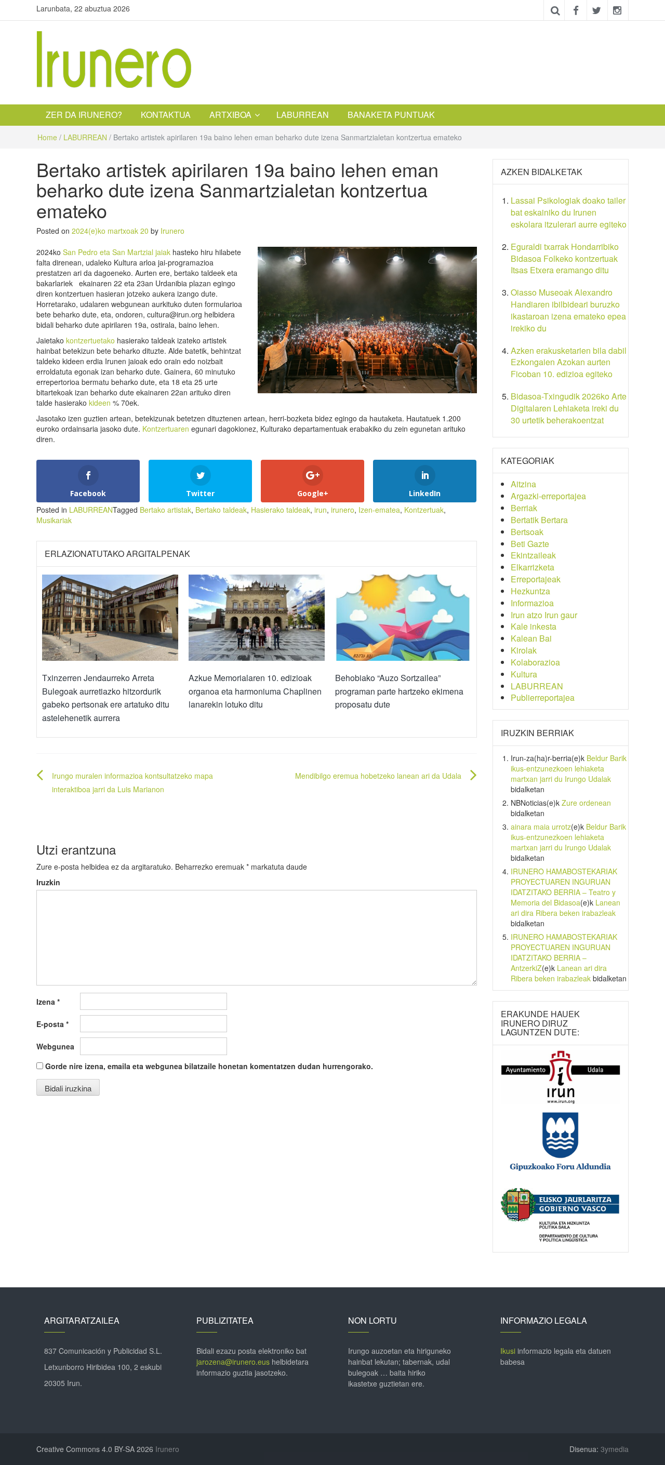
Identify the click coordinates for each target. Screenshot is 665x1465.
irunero (342, 509)
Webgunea (55, 1046)
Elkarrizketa (532, 567)
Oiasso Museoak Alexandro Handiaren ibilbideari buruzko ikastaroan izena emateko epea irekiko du (568, 310)
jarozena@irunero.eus (233, 1361)
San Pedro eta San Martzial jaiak (116, 252)
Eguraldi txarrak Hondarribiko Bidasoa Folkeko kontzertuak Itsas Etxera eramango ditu (565, 258)
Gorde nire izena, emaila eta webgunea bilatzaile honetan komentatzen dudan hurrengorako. (209, 1066)
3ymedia (615, 1449)
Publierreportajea (543, 697)
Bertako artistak (165, 509)
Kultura (524, 674)
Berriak (524, 508)
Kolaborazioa (535, 662)
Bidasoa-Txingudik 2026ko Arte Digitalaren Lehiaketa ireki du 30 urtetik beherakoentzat (569, 408)
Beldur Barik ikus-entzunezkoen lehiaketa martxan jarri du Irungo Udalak (569, 768)
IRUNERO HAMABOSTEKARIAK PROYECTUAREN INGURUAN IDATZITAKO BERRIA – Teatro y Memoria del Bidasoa (564, 887)
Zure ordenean (586, 802)
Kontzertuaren (165, 428)
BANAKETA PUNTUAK (391, 115)
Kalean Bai (531, 638)
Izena (48, 1001)
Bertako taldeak (221, 509)
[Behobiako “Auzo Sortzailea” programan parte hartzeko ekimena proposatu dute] (403, 616)
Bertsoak (527, 532)
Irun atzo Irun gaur (544, 615)
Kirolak (524, 650)
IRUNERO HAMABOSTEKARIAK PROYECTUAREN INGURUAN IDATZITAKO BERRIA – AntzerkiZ (564, 952)
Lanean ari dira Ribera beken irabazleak (565, 907)
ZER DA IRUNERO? (84, 115)
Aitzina (523, 484)
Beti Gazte (530, 544)
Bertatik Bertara (539, 520)
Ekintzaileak (533, 555)
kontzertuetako (90, 340)
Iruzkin (48, 882)
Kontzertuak (424, 509)
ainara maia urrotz (541, 826)
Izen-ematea (379, 509)
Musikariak (54, 520)
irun (320, 509)
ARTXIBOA (230, 115)
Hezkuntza (530, 591)
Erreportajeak (536, 579)
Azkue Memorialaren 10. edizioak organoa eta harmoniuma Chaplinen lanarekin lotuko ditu (255, 691)
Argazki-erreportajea (548, 496)
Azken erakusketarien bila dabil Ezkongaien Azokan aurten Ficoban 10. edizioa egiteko (569, 362)
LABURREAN (302, 115)
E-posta (52, 1024)
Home (47, 137)
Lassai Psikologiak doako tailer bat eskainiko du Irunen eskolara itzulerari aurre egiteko (569, 212)
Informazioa (532, 603)
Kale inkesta (533, 626)
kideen (100, 402)
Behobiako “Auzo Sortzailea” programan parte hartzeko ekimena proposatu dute (399, 691)
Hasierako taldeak (280, 509)
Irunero (172, 230)
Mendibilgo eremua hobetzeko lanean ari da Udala (378, 775)
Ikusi (507, 1351)
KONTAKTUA (166, 115)
